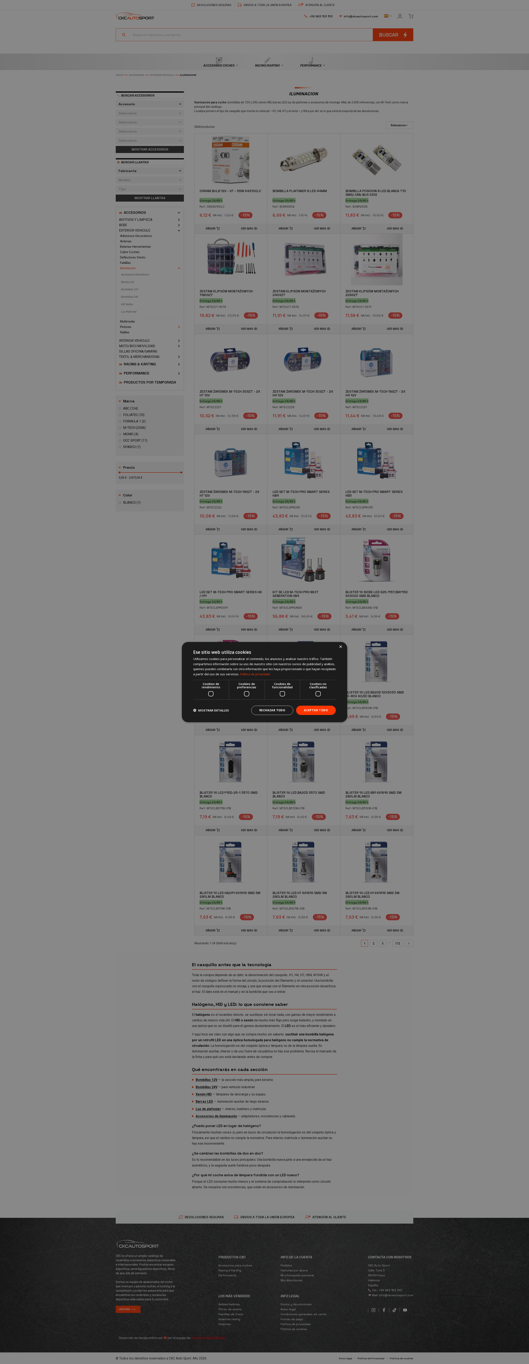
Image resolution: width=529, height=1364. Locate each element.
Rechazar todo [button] (272, 710)
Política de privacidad (255, 674)
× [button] (340, 646)
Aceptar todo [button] (316, 710)
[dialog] (264, 682)
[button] (211, 710)
